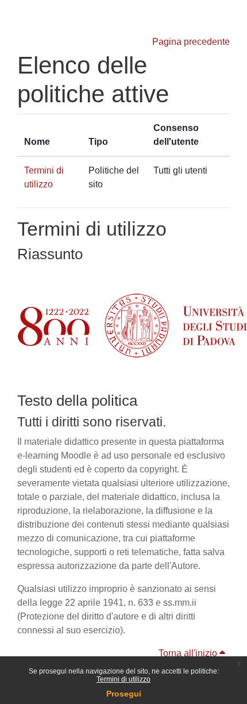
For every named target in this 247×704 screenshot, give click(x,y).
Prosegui (123, 693)
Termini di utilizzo (123, 679)
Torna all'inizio (189, 653)
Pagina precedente (191, 42)
